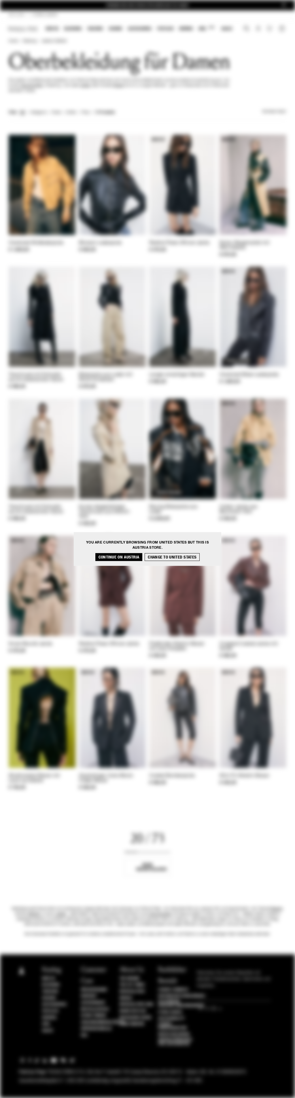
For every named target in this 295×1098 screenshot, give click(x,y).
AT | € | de (16, 15)
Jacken (61, 914)
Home (13, 41)
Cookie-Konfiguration (172, 1026)
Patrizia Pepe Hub (137, 1004)
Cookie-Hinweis (173, 990)
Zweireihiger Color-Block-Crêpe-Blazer (106, 778)
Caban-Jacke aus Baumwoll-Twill (239, 509)
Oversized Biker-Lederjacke (249, 375)
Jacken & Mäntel (54, 41)
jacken (85, 85)
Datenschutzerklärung (181, 996)
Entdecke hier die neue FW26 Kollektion (147, 5)
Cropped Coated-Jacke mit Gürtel (249, 646)
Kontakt (89, 996)
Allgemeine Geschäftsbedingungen (181, 1004)
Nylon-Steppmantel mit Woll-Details (244, 245)
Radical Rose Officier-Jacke (179, 243)
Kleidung (73, 28)
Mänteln (34, 914)
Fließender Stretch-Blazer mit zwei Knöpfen (177, 646)
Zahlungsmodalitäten (102, 1022)
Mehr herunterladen (151, 867)
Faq (84, 1035)
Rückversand (94, 990)
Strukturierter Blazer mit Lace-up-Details (34, 778)
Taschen (95, 28)
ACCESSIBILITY (171, 1019)
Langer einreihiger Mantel (177, 375)
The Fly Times (132, 985)
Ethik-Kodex (170, 1012)
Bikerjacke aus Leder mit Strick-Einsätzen (105, 377)
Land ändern (132, 1024)
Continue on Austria (119, 557)
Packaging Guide (136, 1018)
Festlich (165, 28)
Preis (86, 112)
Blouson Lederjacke (100, 243)
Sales (226, 28)
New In (52, 28)
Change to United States (172, 557)
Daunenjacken (31, 85)
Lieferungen (93, 1003)
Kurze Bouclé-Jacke (30, 644)
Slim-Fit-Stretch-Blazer (244, 776)
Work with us (133, 1011)
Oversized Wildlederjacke (36, 243)
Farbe (56, 112)
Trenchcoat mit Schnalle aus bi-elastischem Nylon (36, 377)
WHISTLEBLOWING (174, 1034)
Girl (206, 28)
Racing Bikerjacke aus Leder (173, 509)
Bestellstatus (95, 1009)
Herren (186, 28)
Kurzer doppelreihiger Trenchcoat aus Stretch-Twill (105, 512)
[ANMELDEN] (258, 29)
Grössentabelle (96, 1029)
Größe (71, 112)
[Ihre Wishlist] (270, 30)
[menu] (139, 29)
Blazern (277, 909)
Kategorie (38, 112)
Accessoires (140, 28)
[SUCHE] (246, 29)
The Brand (130, 979)
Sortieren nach (274, 111)
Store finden (93, 1016)
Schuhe (115, 28)
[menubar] (139, 29)
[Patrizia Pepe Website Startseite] (23, 29)
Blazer (119, 85)
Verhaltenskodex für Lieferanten (175, 1042)
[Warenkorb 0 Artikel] (282, 29)
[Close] (283, 5)
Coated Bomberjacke (172, 776)
